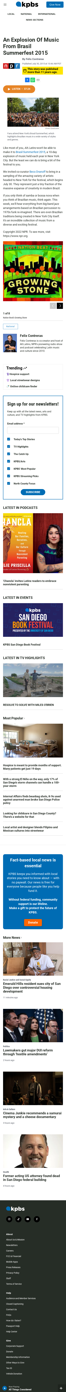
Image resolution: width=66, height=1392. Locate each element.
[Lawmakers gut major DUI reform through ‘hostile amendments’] (33, 1025)
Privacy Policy (12, 1273)
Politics (6, 1046)
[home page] (27, 5)
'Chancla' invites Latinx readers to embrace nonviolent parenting (29, 582)
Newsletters (11, 1245)
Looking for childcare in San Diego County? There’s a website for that (29, 815)
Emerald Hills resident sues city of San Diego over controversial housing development (32, 987)
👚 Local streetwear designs (23, 380)
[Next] (60, 306)
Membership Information (18, 1357)
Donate (33, 922)
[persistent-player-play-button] (4, 1388)
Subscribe (33, 492)
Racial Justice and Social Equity (17, 980)
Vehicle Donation (14, 1373)
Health (6, 1172)
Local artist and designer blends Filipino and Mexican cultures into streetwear (30, 829)
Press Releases (13, 1267)
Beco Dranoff (37, 171)
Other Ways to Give (15, 1362)
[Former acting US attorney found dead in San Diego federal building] (33, 1151)
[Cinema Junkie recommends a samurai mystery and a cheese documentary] (33, 1088)
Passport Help (13, 1326)
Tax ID (9, 1368)
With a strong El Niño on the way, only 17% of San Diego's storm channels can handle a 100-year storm (31, 782)
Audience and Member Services (21, 1298)
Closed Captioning (14, 1304)
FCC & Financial (13, 1256)
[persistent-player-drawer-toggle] (62, 1388)
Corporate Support (15, 1346)
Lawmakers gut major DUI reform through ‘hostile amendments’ (28, 1052)
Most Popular (13, 718)
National (26, 13)
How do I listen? (13, 1320)
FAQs (8, 1315)
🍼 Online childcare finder (21, 386)
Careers (10, 1250)
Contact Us (11, 1309)
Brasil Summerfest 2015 (30, 152)
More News (11, 938)
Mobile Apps (12, 1262)
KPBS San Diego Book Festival (22, 644)
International (47, 13)
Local (11, 13)
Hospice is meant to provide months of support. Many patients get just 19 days (32, 767)
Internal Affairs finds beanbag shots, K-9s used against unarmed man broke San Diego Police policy (32, 800)
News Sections (34, 19)
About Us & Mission (15, 1239)
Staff (8, 1278)
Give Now (54, 4)
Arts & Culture (9, 1109)
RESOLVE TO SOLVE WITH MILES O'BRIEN (28, 704)
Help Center (11, 1331)
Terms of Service (14, 1284)
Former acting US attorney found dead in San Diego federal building (31, 1178)
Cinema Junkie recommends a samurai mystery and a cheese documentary (32, 1115)
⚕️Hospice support (17, 374)
